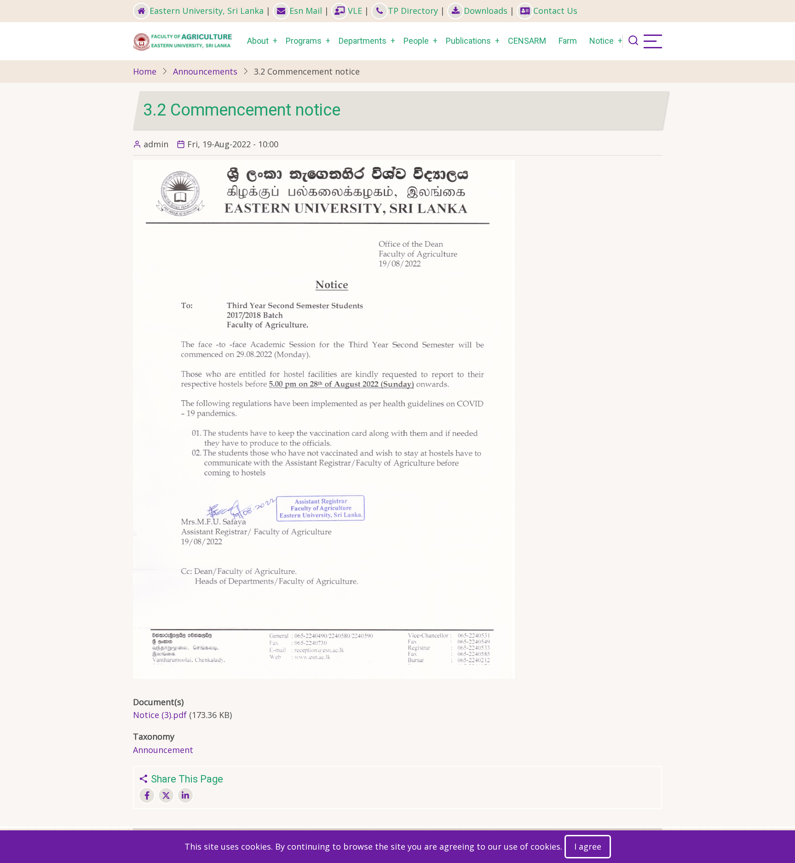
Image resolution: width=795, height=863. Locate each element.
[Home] (184, 40)
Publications (468, 41)
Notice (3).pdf (160, 714)
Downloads (485, 10)
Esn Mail (305, 10)
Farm (568, 41)
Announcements (205, 71)
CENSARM (527, 41)
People (416, 41)
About (258, 41)
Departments (362, 41)
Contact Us (555, 10)
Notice (601, 41)
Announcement (163, 749)
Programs (304, 41)
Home (144, 71)
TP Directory (413, 10)
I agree (587, 846)
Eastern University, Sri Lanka (207, 10)
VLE (355, 10)
